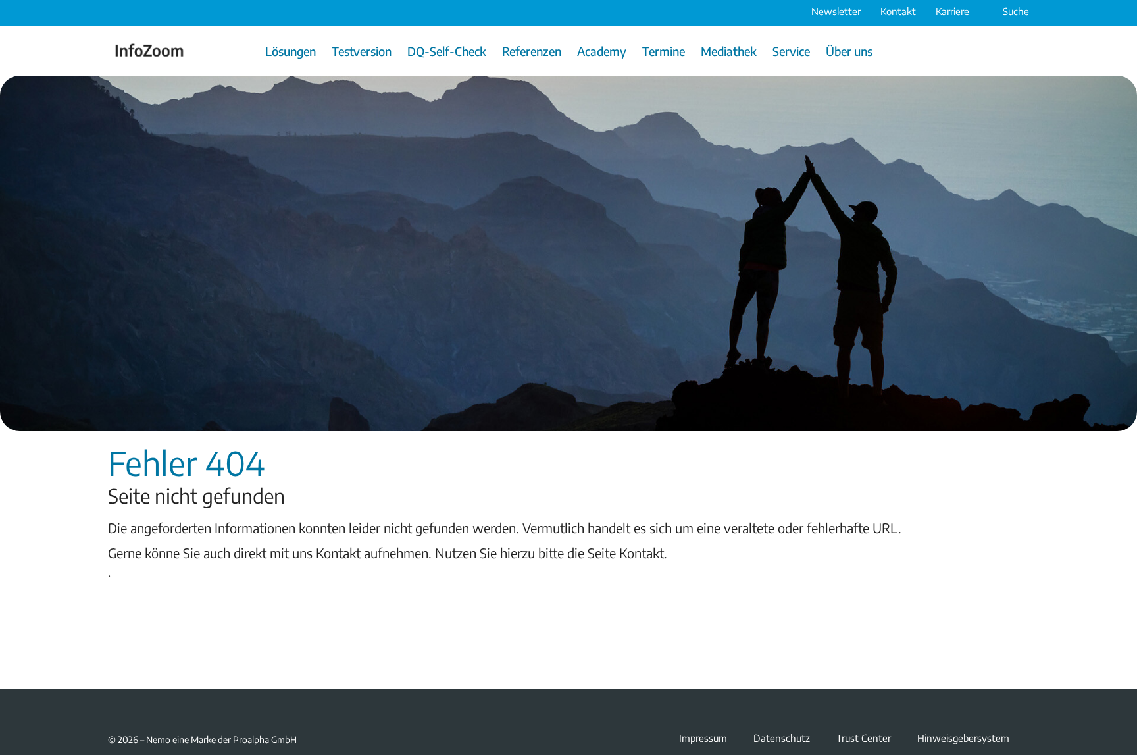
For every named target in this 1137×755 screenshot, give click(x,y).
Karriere (952, 11)
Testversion (362, 51)
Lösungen (290, 51)
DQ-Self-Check (446, 51)
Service (791, 51)
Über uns (849, 51)
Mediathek (729, 51)
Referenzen (531, 51)
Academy (601, 51)
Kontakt (898, 11)
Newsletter (836, 11)
